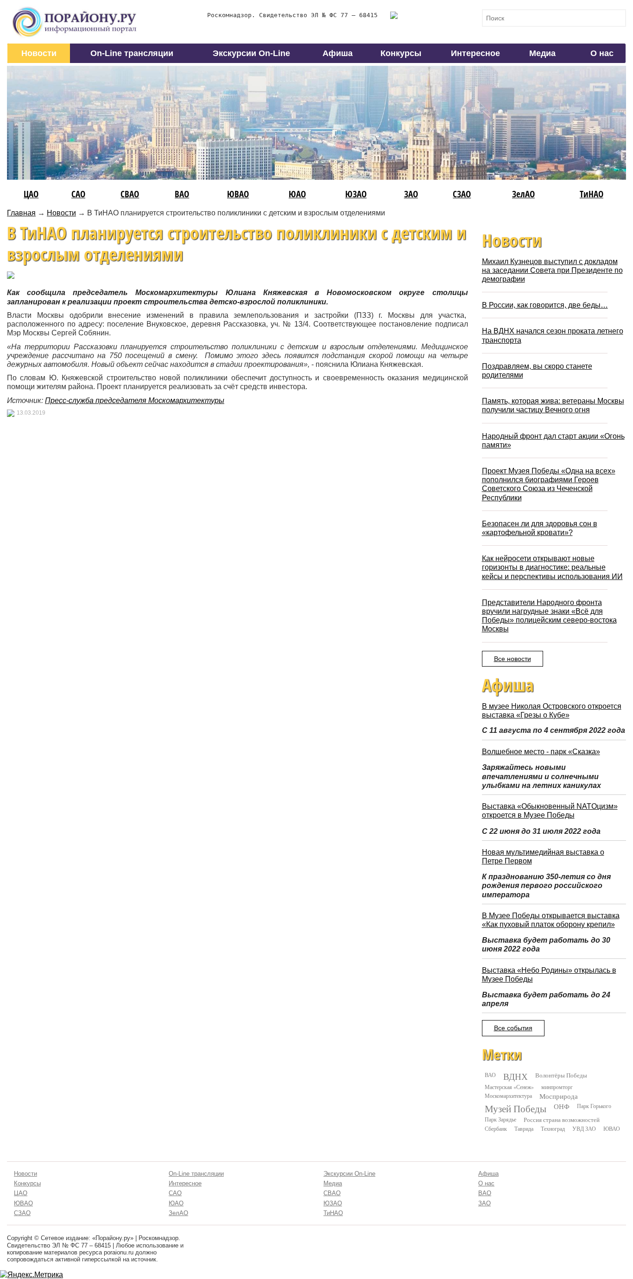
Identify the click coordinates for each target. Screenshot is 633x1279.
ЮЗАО (356, 194)
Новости (39, 53)
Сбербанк (496, 1128)
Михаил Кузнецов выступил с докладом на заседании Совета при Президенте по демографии (552, 270)
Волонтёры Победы (561, 1075)
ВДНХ (515, 1076)
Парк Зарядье (500, 1119)
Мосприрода (558, 1096)
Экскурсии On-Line (251, 53)
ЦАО (31, 194)
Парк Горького (594, 1105)
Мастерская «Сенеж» (509, 1086)
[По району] (74, 10)
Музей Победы (515, 1108)
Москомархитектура (508, 1095)
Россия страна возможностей (562, 1119)
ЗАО (411, 194)
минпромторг (557, 1086)
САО (78, 194)
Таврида (523, 1128)
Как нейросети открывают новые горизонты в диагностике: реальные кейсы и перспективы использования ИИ (552, 567)
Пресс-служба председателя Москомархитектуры (134, 400)
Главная (21, 213)
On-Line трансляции (131, 53)
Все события (513, 1028)
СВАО (129, 194)
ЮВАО (238, 194)
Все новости (512, 658)
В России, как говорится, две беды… (545, 305)
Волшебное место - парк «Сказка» (541, 752)
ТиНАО (591, 194)
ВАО (182, 194)
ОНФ (562, 1106)
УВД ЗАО (584, 1128)
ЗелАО (523, 194)
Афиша (338, 53)
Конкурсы (400, 53)
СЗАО (462, 194)
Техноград (553, 1128)
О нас (602, 53)
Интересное (475, 53)
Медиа (542, 53)
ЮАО (297, 194)
